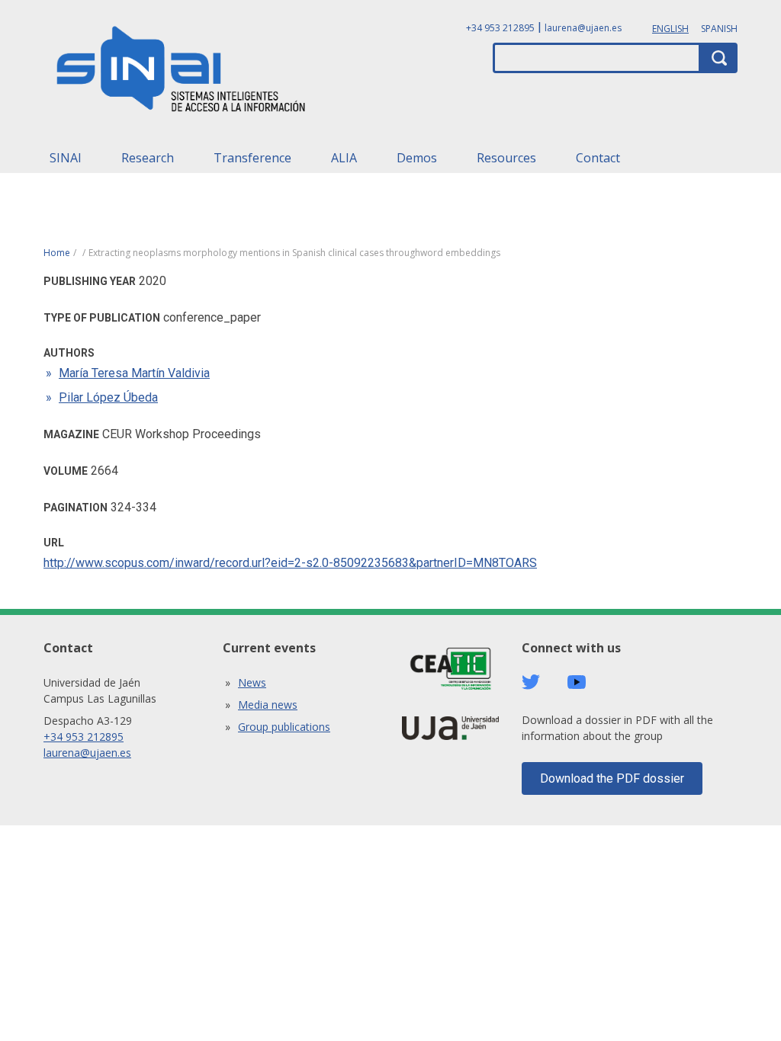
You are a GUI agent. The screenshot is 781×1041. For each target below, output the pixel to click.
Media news (267, 704)
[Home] (181, 72)
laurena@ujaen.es (583, 27)
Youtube (576, 682)
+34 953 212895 (500, 27)
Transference (252, 157)
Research (147, 157)
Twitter (531, 682)
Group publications (284, 726)
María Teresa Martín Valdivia (134, 373)
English (670, 28)
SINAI (66, 157)
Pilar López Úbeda (108, 397)
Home (56, 252)
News (252, 682)
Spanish (719, 28)
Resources (506, 157)
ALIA (344, 157)
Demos (417, 157)
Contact (598, 157)
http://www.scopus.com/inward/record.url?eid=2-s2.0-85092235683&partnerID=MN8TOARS (290, 563)
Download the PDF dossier (612, 778)
